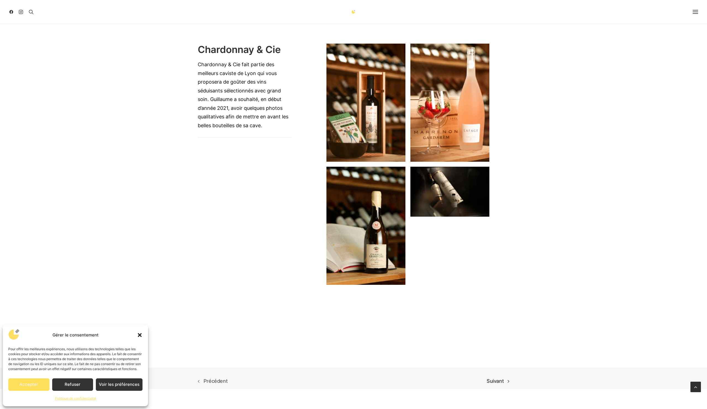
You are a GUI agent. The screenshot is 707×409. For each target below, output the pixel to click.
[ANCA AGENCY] (354, 12)
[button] (140, 335)
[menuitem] (12, 12)
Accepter (28, 384)
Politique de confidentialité (75, 398)
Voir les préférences (119, 384)
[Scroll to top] (695, 386)
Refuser (72, 384)
